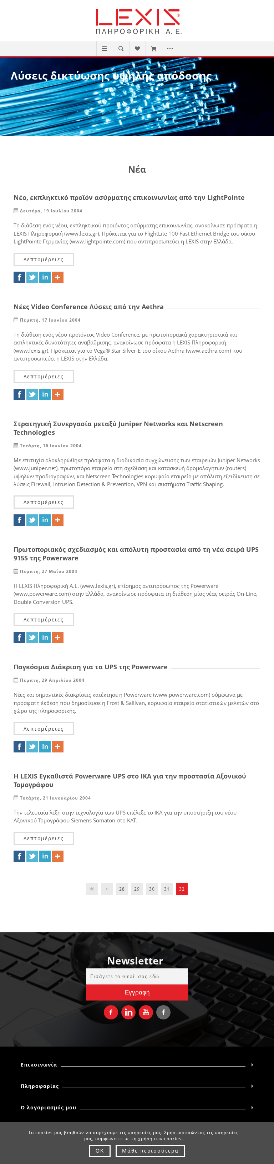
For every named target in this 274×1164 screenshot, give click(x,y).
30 (152, 889)
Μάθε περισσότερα (150, 1150)
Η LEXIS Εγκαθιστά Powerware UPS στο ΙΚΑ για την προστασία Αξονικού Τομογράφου (130, 780)
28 (122, 889)
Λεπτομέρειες (44, 259)
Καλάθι (154, 48)
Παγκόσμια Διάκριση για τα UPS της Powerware (91, 666)
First (92, 889)
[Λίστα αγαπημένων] (137, 48)
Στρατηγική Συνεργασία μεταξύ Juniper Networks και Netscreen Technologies (118, 428)
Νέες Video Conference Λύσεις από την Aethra (89, 306)
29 (137, 889)
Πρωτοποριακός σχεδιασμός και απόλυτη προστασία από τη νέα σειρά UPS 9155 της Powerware (136, 553)
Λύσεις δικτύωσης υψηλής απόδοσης (111, 75)
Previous (107, 889)
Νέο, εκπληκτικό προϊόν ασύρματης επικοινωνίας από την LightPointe (129, 197)
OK (100, 1151)
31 (167, 889)
